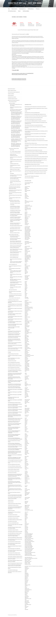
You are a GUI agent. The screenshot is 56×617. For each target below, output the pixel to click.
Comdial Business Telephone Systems (15, 210)
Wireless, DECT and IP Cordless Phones (15, 184)
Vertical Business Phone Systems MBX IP (14, 516)
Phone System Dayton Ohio (13, 289)
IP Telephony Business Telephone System (16, 159)
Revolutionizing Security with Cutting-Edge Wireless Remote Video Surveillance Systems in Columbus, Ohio (14, 482)
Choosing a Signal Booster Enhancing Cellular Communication (33, 150)
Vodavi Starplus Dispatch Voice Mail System (14, 548)
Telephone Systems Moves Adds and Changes (14, 503)
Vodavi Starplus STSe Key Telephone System (14, 554)
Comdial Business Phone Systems (15, 208)
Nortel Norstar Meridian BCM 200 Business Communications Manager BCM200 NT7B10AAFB (14, 428)
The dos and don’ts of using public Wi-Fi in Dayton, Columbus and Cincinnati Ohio (36, 170)
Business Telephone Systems (12, 90)
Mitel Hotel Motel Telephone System (15, 228)
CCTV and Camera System (13, 101)
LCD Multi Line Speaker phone (14, 163)
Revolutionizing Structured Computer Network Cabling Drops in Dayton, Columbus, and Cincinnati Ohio (15, 486)
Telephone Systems (14, 8)
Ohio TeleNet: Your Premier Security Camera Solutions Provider (34, 117)
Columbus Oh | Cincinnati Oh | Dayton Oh (13, 100)
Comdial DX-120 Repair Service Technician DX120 (15, 304)
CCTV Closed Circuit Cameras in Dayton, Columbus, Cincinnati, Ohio (34, 162)
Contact (9, 329)
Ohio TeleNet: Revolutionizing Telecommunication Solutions (33, 119)
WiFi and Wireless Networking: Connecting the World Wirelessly (34, 125)
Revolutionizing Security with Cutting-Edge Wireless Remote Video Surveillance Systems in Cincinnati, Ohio (14, 479)
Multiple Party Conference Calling (14, 169)
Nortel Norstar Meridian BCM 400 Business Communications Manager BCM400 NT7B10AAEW (14, 431)
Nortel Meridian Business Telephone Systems (14, 402)
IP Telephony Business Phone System (13, 353)
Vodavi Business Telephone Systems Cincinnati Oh (15, 531)
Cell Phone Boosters (31, 8)
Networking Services (22, 8)
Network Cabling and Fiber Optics (13, 234)
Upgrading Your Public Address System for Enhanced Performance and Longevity (36, 168)
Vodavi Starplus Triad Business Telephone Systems (15, 556)
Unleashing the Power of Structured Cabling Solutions (32, 112)
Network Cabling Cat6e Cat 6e (14, 254)
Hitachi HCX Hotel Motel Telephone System (16, 225)
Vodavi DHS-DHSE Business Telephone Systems (14, 533)
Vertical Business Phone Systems (12, 514)
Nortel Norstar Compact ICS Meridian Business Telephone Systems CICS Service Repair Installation (14, 424)
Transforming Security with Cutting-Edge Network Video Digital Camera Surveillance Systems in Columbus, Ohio (15, 507)
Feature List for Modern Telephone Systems (16, 243)
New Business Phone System (12, 360)
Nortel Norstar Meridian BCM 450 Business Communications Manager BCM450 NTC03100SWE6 (14, 435)
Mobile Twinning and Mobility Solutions (15, 167)
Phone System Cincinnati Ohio (12, 472)
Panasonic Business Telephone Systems (13, 469)
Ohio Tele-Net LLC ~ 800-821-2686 (25, 3)
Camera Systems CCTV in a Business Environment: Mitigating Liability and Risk (36, 153)
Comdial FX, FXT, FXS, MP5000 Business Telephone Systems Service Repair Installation (16, 220)
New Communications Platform (29, 177)
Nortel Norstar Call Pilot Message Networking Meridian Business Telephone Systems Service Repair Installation (14, 415)
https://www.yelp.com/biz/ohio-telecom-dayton (19, 74)
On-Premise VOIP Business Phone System (14, 464)
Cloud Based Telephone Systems (12, 98)
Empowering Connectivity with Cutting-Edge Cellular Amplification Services (35, 114)
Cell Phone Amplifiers (11, 93)
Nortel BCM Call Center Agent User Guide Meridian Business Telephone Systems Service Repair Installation (15, 381)
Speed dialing (12, 173)
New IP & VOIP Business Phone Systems (13, 367)
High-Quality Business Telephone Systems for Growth (32, 164)
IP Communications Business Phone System (14, 350)
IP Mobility (9, 352)
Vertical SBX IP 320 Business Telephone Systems (15, 519)
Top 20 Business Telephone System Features (15, 293)
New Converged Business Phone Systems (14, 362)
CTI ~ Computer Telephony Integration (15, 151)
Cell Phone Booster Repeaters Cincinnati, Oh (19, 78)
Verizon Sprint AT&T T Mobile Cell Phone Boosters (32, 176)
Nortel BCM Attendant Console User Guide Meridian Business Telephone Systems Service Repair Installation (14, 378)
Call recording (12, 149)
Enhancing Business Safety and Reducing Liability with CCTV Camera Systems (36, 158)
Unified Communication (11, 510)
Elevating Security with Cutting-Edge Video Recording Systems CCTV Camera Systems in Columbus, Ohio (14, 340)
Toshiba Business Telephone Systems (13, 505)
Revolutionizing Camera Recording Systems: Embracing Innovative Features (35, 106)
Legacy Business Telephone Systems (14, 200)
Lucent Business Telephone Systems (15, 227)
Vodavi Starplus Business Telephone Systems (14, 541)
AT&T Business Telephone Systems (15, 201)
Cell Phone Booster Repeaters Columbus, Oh (19, 79)
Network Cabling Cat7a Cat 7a (14, 255)
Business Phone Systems (11, 88)
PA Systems (37, 8)
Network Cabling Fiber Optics (14, 257)
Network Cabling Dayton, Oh (13, 264)
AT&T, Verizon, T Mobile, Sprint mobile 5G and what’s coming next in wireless (35, 171)
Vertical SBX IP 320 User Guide (12, 521)
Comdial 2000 (12, 204)
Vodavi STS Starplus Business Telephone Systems (15, 563)
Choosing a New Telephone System (14, 148)
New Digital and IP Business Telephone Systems (14, 365)
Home (9, 8)
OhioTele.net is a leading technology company (31, 129)
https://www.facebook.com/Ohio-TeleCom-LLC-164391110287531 (22, 73)
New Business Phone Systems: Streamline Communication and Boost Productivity (36, 156)
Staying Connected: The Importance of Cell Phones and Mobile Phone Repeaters (36, 151)
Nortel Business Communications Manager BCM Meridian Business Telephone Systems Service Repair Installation (15, 374)
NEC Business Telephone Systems (15, 232)
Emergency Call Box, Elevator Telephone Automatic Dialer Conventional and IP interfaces (15, 271)
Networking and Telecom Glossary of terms (31, 143)
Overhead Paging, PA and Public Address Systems (15, 467)
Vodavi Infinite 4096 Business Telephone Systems (15, 537)
